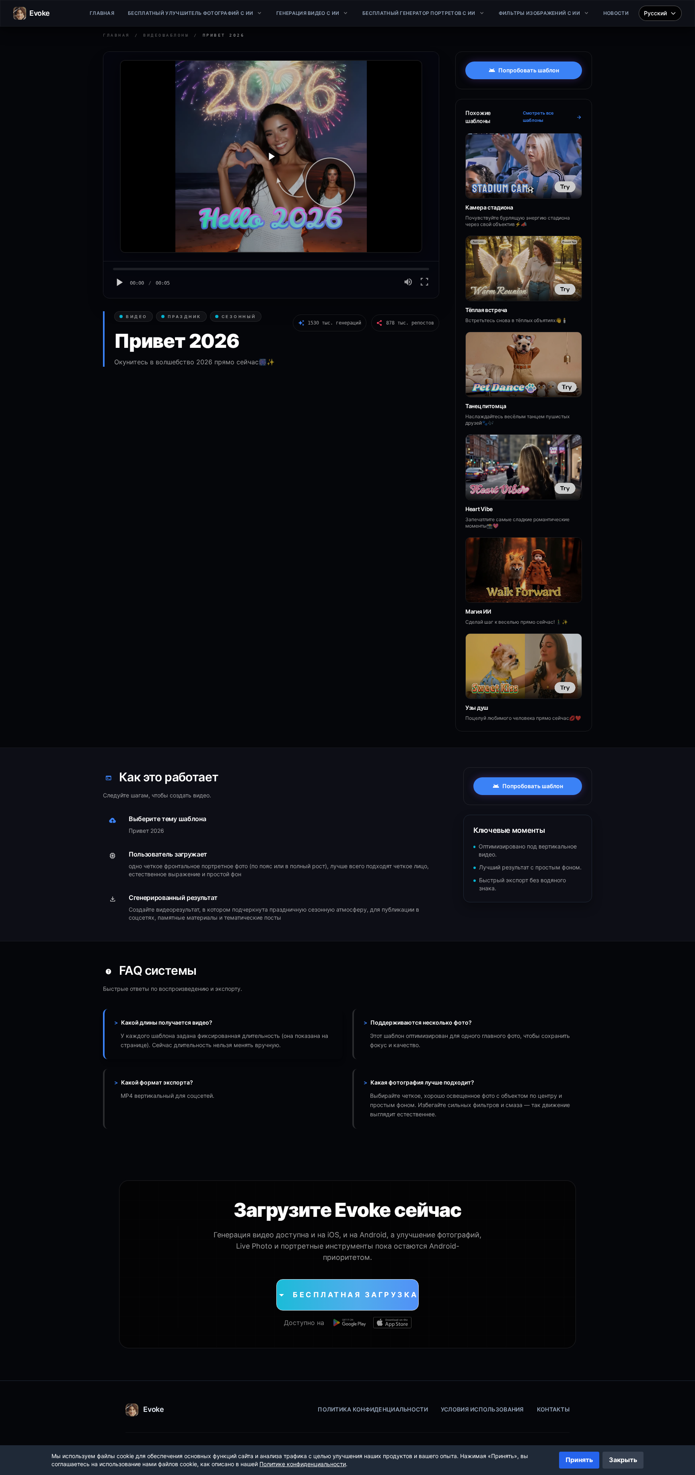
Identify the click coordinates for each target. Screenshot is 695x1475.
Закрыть (623, 1460)
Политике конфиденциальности (302, 1464)
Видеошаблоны (166, 35)
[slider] (271, 269)
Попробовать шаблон (524, 70)
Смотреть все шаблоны (552, 116)
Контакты (553, 1409)
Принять (579, 1460)
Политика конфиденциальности (373, 1409)
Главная (116, 35)
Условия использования (482, 1409)
